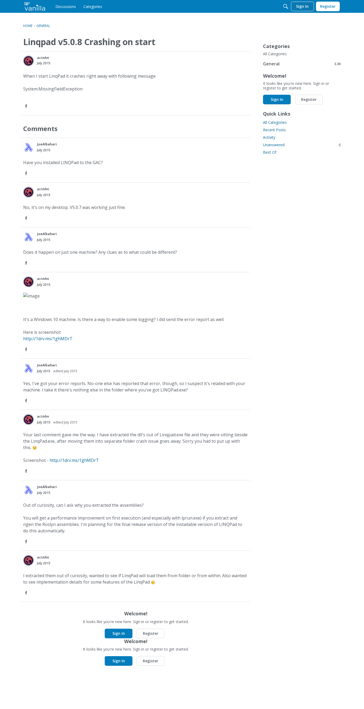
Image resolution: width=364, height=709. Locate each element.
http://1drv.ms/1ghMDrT (47, 339)
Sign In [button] (118, 633)
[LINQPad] (34, 6)
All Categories (275, 54)
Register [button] (150, 633)
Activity (269, 137)
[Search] (285, 6)
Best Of (269, 152)
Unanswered (302, 144)
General (302, 63)
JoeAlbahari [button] (47, 144)
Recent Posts (274, 129)
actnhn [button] (43, 58)
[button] (28, 61)
